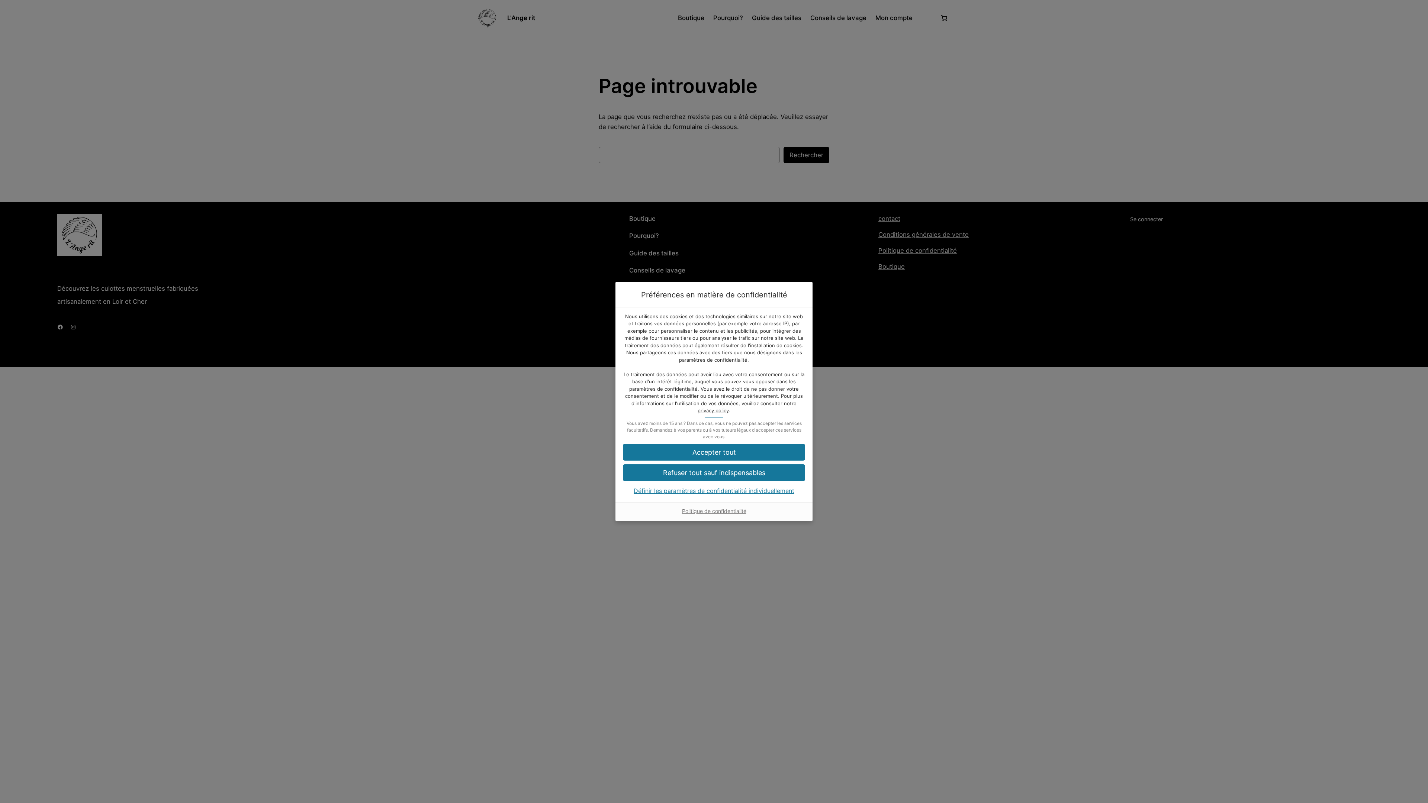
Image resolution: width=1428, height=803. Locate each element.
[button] (714, 472)
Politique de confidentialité (714, 511)
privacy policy (713, 410)
